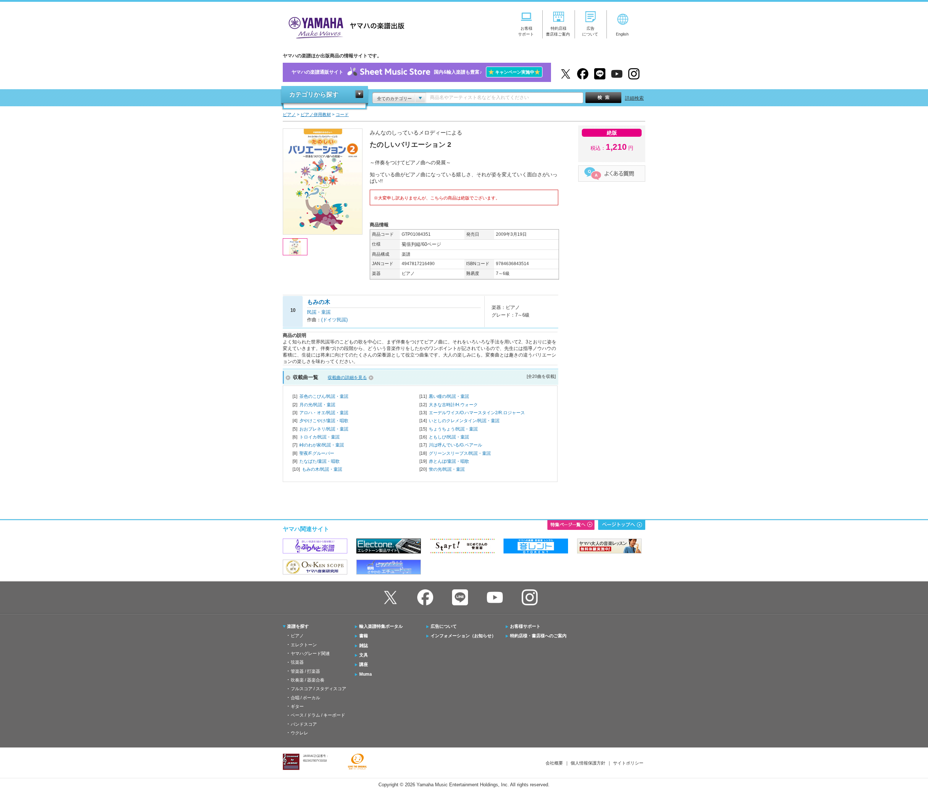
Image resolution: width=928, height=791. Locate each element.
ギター (297, 706)
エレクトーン (304, 644)
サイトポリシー (628, 763)
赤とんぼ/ (449, 461)
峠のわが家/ (321, 445)
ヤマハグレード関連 (310, 653)
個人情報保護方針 (588, 763)
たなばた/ (319, 461)
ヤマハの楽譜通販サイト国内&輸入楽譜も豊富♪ (415, 72)
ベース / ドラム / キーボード (318, 715)
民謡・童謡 (319, 312)
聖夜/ (316, 453)
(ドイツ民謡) (334, 319)
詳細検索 (634, 98)
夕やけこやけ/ (323, 420)
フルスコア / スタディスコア (318, 688)
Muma (365, 674)
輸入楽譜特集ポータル (381, 626)
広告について (444, 626)
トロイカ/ (319, 437)
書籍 (363, 635)
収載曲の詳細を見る (347, 377)
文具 (363, 655)
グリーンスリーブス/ (460, 453)
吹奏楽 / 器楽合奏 (307, 680)
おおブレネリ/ (323, 429)
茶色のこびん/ (323, 396)
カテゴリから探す (314, 94)
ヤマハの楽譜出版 (344, 26)
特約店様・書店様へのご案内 (538, 635)
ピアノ (297, 635)
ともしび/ (449, 437)
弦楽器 (297, 662)
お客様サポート (525, 626)
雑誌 (363, 645)
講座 (363, 664)
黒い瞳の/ (449, 396)
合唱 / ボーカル (305, 697)
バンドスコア (304, 724)
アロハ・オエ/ (323, 412)
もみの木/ (322, 469)
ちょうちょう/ (453, 429)
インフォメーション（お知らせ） (463, 635)
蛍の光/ (447, 469)
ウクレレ (299, 733)
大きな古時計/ (453, 404)
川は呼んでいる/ (455, 445)
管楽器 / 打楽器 (305, 671)
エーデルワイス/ (477, 412)
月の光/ (317, 404)
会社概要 (554, 763)
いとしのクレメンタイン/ (464, 420)
